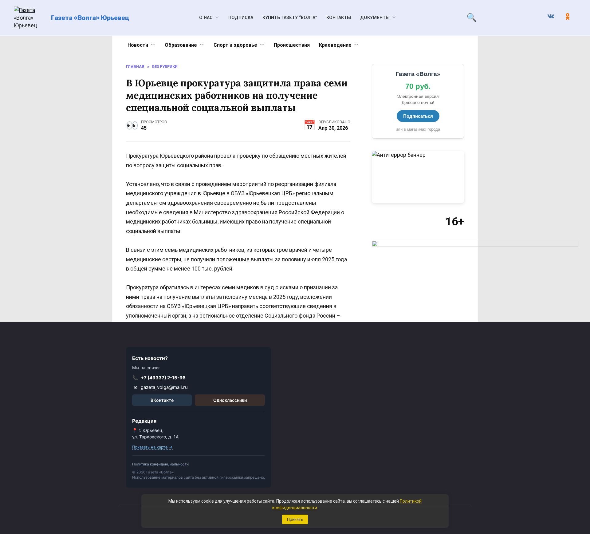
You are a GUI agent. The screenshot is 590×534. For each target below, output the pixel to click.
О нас (206, 17)
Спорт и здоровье (235, 45)
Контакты (338, 17)
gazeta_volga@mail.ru (160, 387)
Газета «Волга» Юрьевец (90, 18)
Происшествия (292, 45)
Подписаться (418, 116)
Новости (138, 45)
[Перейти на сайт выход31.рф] (418, 177)
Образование (181, 45)
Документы (375, 17)
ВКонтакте (162, 400)
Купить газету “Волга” (289, 17)
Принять (295, 519)
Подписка (240, 17)
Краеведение (335, 45)
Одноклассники (230, 400)
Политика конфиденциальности (160, 464)
